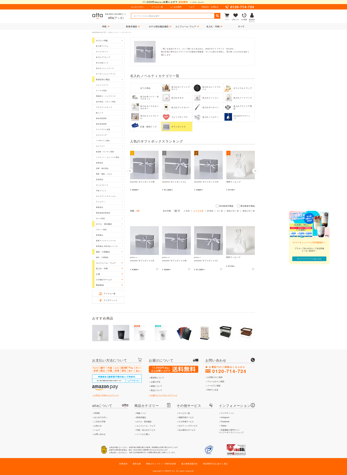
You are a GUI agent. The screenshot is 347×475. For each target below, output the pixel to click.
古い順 (220, 210)
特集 (104, 26)
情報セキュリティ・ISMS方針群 (161, 463)
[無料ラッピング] (240, 165)
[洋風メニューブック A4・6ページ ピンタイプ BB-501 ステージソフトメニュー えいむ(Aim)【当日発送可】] (184, 333)
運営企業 (137, 463)
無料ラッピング (233, 182)
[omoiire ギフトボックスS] (208, 165)
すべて (241, 26)
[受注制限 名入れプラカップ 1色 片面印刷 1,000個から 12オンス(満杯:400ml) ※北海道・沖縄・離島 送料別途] (163, 333)
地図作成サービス (186, 417)
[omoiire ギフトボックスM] (144, 165)
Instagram (225, 417)
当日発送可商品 (226, 205)
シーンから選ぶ (143, 434)
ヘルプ (191, 6)
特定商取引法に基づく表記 (215, 463)
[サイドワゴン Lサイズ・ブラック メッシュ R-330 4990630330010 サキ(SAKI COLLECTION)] (225, 333)
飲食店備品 (131, 26)
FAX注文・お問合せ (210, 6)
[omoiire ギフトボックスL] (176, 165)
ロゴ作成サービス (186, 421)
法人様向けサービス (187, 429)
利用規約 (123, 463)
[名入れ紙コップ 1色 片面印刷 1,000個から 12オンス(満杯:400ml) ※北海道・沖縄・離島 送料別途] (100, 333)
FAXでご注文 (212, 389)
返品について (156, 390)
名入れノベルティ (113, 32)
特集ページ (141, 413)
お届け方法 (155, 381)
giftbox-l (197, 257)
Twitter (223, 425)
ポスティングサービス (188, 425)
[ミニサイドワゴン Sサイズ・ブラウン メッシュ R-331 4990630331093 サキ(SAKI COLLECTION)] (246, 333)
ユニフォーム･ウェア (185, 26)
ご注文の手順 (99, 421)
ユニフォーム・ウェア (145, 425)
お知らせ (98, 425)
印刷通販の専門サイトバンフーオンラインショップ (231, 431)
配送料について (157, 377)
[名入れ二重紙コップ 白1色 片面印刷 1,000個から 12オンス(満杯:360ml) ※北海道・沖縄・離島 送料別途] (121, 333)
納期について (156, 386)
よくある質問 (175, 6)
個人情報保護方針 (189, 463)
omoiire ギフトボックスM (142, 182)
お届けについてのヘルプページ (164, 395)
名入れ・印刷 (212, 26)
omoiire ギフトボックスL (174, 182)
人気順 (187, 210)
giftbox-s (133, 257)
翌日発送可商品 (247, 205)
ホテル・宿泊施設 (144, 421)
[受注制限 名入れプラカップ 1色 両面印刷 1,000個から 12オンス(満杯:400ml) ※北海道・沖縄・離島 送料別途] (142, 333)
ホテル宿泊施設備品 (159, 26)
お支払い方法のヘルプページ (106, 395)
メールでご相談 (214, 385)
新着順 (210, 210)
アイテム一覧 (110, 293)
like (157, 269)
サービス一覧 (157, 6)
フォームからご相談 (215, 381)
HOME (97, 413)
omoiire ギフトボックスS (206, 182)
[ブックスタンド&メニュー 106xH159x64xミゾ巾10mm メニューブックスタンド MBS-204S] (205, 333)
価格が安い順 (233, 210)
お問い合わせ (99, 434)
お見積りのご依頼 (214, 377)
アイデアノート (111, 300)
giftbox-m (166, 257)
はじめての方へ (137, 6)
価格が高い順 (248, 210)
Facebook (225, 421)
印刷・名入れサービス (145, 429)
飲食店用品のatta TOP (99, 32)
